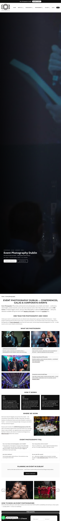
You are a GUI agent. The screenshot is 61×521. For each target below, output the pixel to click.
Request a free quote (10, 261)
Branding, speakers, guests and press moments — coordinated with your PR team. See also (45, 360)
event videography (14, 322)
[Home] (5, 7)
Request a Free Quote (30, 473)
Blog (53, 7)
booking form (10, 402)
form (24, 448)
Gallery (47, 7)
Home (14, 7)
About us (20, 7)
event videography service (42, 457)
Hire (58, 7)
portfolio (44, 311)
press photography (36, 361)
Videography (28, 7)
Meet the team (5, 433)
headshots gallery (35, 379)
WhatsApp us (23, 261)
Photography (38, 7)
